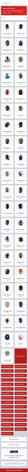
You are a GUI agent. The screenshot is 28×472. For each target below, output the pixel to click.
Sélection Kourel (14, 439)
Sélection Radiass (14, 444)
